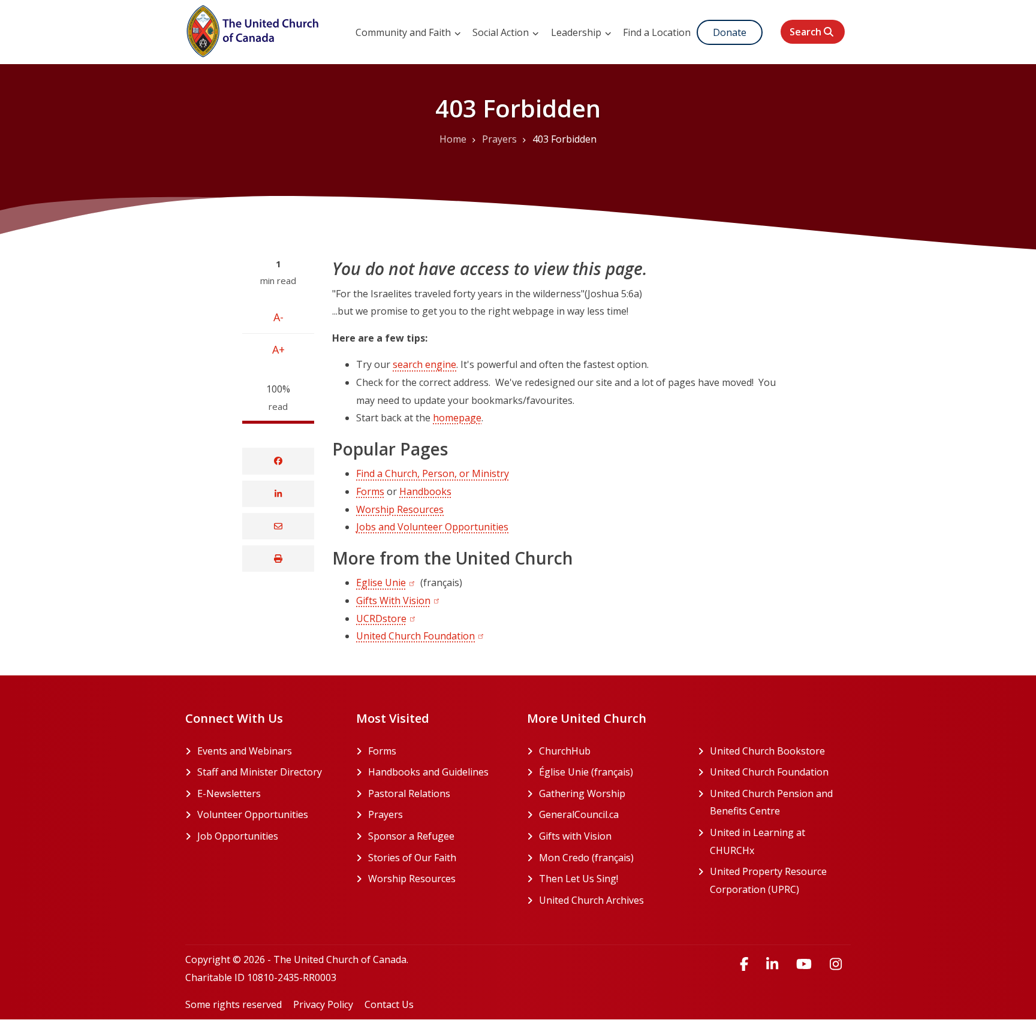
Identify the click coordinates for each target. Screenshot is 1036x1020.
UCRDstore (381, 618)
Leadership (577, 32)
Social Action (501, 32)
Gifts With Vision (393, 600)
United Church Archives (609, 900)
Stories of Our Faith (412, 857)
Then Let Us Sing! (609, 878)
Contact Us (389, 1004)
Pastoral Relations (409, 793)
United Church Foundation (415, 635)
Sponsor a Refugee (411, 836)
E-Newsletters (229, 793)
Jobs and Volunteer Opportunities (432, 526)
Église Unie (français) (609, 771)
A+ (278, 349)
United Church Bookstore (780, 751)
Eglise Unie (381, 582)
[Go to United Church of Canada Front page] (254, 29)
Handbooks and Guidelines (428, 771)
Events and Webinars (244, 751)
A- (278, 317)
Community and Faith (404, 32)
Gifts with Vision (609, 836)
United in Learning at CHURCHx (777, 841)
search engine (424, 364)
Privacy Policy (323, 1004)
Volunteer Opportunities (252, 814)
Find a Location (657, 32)
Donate (729, 32)
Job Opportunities (237, 836)
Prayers (385, 814)
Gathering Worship (609, 793)
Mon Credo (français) (609, 857)
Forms (370, 491)
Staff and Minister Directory (259, 771)
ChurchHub (609, 751)
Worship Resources (400, 509)
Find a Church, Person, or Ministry (432, 473)
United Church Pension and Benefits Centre (780, 802)
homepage (457, 417)
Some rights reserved (233, 1004)
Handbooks (425, 491)
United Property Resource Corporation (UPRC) (780, 880)
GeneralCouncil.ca (609, 814)
